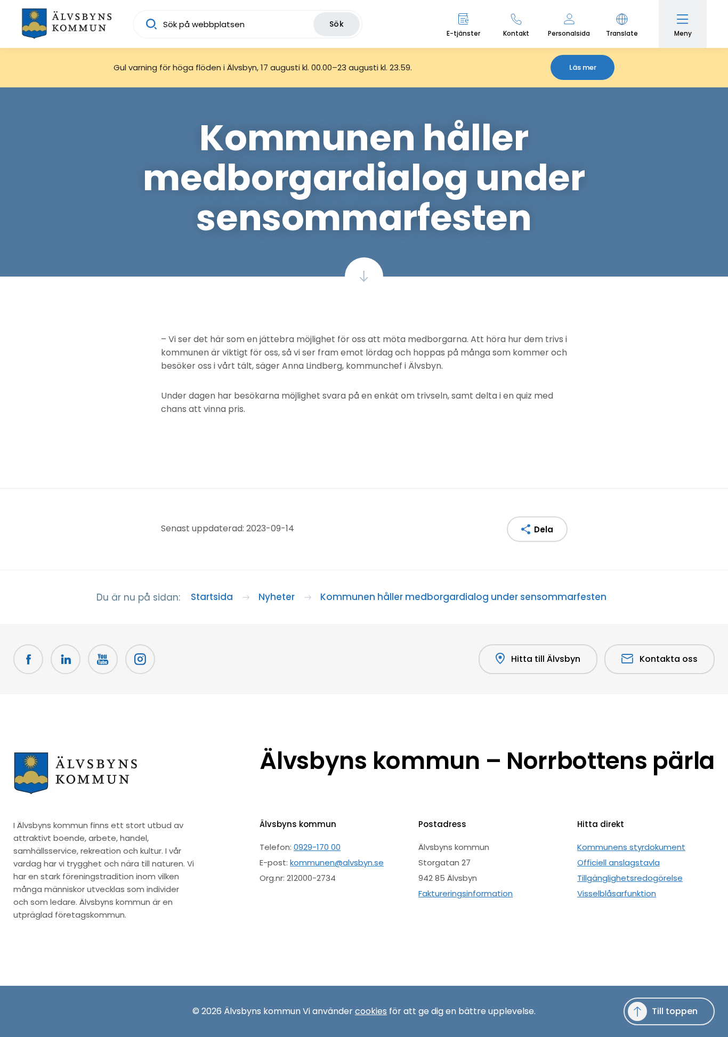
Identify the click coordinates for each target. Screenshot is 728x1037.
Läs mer (582, 67)
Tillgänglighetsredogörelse (630, 878)
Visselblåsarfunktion (616, 893)
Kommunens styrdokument (631, 847)
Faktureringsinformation (465, 893)
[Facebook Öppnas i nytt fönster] (28, 659)
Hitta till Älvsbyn (545, 659)
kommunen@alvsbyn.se (337, 862)
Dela (543, 529)
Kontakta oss (669, 659)
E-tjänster (463, 33)
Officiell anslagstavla (618, 862)
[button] (621, 24)
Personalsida (569, 33)
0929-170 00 (317, 847)
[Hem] (66, 24)
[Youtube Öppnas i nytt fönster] (103, 659)
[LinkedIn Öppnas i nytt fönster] (65, 659)
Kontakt (516, 33)
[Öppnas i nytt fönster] (140, 659)
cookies (371, 1011)
